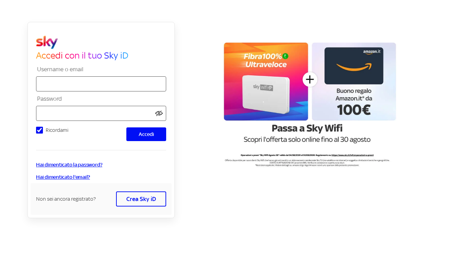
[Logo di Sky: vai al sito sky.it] (104, 42)
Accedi (146, 134)
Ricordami (57, 130)
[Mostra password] (159, 113)
